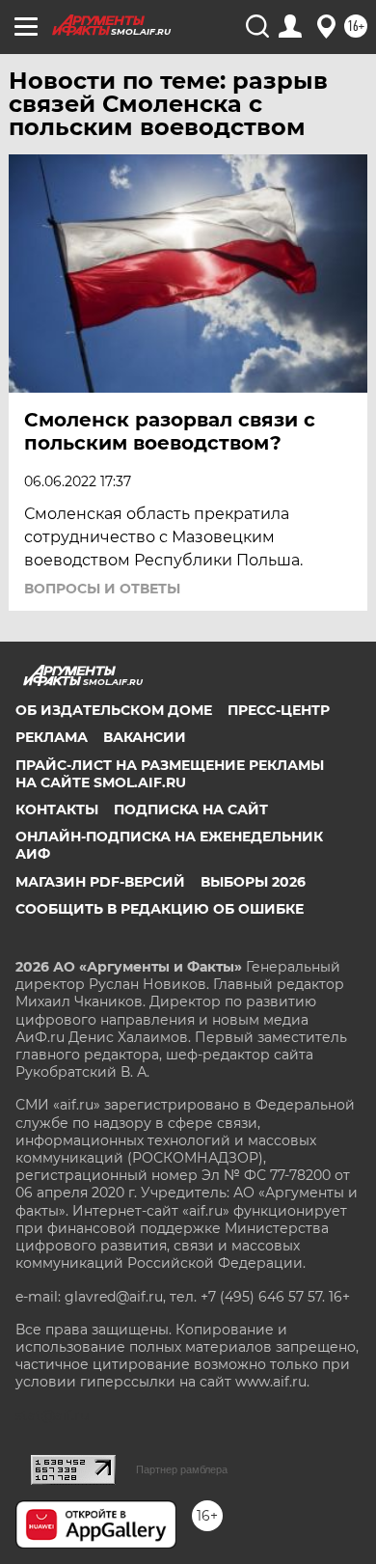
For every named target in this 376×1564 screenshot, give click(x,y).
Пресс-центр (279, 710)
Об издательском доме (113, 710)
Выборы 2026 (253, 882)
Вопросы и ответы (102, 588)
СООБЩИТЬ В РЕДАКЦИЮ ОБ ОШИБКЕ (159, 909)
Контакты (56, 809)
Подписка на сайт (191, 809)
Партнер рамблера (182, 1469)
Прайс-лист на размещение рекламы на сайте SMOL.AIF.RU (169, 773)
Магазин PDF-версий (100, 882)
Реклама (51, 737)
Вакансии (144, 737)
